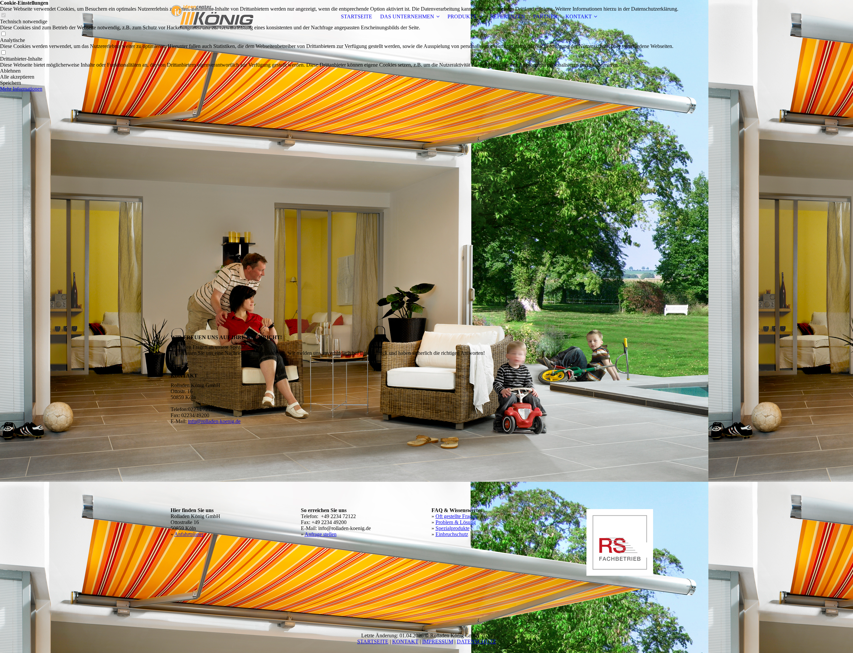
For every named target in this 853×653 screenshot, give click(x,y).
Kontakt (405, 641)
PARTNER (545, 16)
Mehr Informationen (21, 89)
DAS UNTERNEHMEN (407, 16)
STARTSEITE (356, 16)
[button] (339, 71)
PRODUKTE (462, 16)
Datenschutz (476, 641)
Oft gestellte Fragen (456, 516)
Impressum (437, 641)
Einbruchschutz (451, 534)
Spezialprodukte (452, 528)
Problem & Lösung (455, 522)
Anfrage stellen (321, 534)
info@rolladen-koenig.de (214, 421)
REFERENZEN (507, 16)
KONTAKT (578, 16)
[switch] (3, 34)
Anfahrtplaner (189, 534)
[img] (212, 16)
